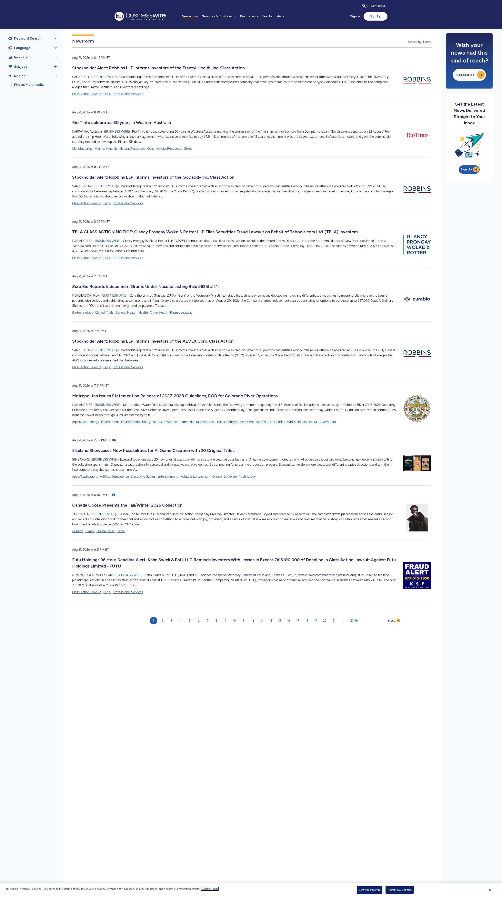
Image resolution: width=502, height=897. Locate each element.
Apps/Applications (85, 476)
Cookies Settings (369, 889)
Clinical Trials (104, 312)
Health (143, 312)
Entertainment (167, 476)
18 (307, 620)
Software (230, 476)
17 (298, 620)
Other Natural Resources (164, 148)
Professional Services (128, 94)
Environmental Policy (136, 422)
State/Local (264, 422)
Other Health (159, 312)
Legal (107, 94)
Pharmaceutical (181, 312)
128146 (354, 620)
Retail (121, 531)
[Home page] (140, 16)
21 (334, 620)
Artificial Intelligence (114, 476)
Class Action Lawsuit (86, 94)
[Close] (490, 890)
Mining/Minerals (106, 148)
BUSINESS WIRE (104, 77)
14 (271, 620)
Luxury (90, 531)
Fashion (77, 531)
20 (324, 620)
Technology (247, 476)
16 (288, 620)
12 (253, 620)
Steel (188, 148)
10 (234, 620)
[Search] (364, 6)
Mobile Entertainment (195, 476)
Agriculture (79, 422)
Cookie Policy (209, 888)
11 (244, 620)
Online (217, 476)
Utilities (279, 422)
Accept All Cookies (400, 889)
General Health (125, 312)
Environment (110, 422)
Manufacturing (82, 148)
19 (316, 620)
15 (279, 620)
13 (262, 620)
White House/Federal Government (311, 422)
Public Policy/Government (235, 422)
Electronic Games (143, 476)
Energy (94, 422)
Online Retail (105, 531)
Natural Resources (132, 148)
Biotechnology (82, 312)
